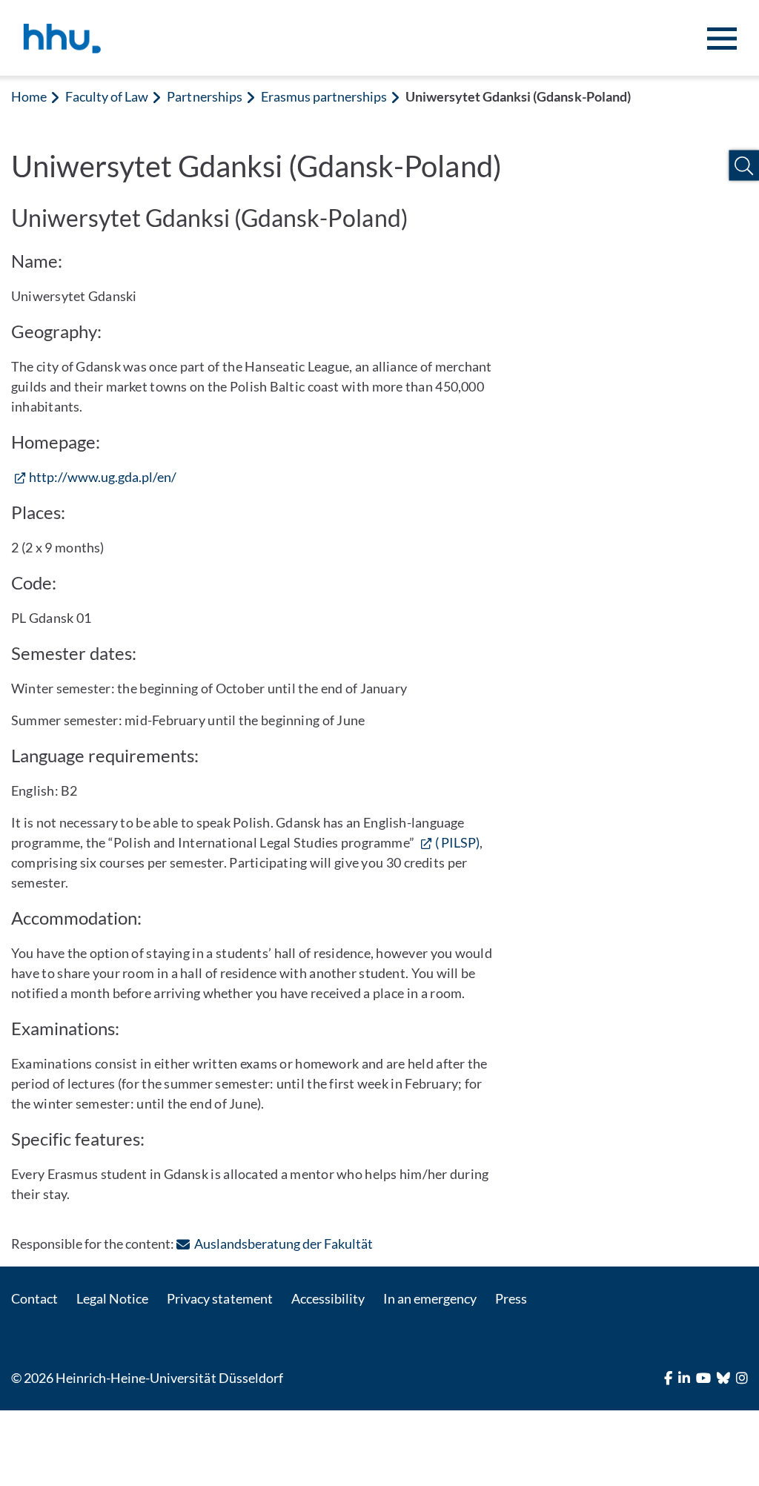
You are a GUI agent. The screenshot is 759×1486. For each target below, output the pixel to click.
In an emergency (430, 1298)
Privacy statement (219, 1298)
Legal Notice (112, 1298)
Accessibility (328, 1298)
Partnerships (204, 96)
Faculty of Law (106, 96)
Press (511, 1298)
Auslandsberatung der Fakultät (283, 1243)
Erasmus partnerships (324, 96)
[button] (744, 166)
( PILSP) (457, 842)
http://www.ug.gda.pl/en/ (102, 477)
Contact (34, 1298)
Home (29, 96)
